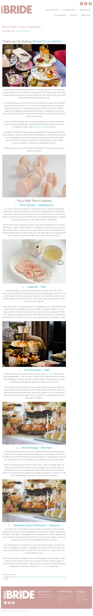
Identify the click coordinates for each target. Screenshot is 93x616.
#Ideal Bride (38, 577)
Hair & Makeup (80, 597)
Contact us (61, 594)
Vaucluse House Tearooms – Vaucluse (36, 525)
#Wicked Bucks (48, 577)
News (14, 574)
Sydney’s (49, 374)
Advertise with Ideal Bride (65, 597)
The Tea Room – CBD (36, 370)
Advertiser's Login (63, 599)
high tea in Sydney (41, 127)
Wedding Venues (81, 594)
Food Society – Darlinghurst (36, 205)
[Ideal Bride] (16, 13)
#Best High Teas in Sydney (23, 577)
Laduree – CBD (37, 286)
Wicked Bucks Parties (46, 41)
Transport (79, 601)
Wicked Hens (44, 566)
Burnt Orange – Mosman (37, 447)
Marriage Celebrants (82, 599)
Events (60, 601)
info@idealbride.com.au (47, 594)
